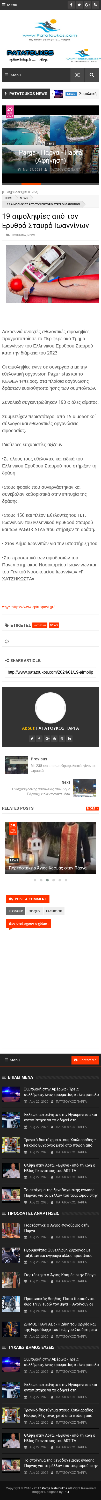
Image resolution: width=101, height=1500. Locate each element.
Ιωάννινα (19, 235)
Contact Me (88, 1060)
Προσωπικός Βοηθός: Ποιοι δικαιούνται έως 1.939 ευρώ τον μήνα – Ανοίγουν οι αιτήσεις (59, 1304)
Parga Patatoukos (54, 1488)
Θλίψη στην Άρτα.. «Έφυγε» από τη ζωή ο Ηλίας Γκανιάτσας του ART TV (59, 1168)
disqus (34, 911)
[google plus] (47, 738)
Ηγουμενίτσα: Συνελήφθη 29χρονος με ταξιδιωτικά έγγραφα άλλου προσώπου (58, 1253)
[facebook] (39, 738)
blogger (16, 911)
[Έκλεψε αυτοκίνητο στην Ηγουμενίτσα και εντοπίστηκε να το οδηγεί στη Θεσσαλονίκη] (11, 1120)
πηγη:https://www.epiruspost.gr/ (28, 607)
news (71, 94)
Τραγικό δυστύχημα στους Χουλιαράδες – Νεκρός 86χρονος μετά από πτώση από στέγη (60, 1145)
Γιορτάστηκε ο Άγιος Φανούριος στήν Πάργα (56, 1228)
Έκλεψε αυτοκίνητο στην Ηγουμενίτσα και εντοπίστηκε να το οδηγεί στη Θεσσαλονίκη (60, 1120)
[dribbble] (62, 738)
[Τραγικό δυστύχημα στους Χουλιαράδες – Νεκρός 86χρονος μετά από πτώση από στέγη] (11, 1145)
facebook (54, 911)
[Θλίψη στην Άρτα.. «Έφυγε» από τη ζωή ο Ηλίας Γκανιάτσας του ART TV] (11, 1170)
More (91, 808)
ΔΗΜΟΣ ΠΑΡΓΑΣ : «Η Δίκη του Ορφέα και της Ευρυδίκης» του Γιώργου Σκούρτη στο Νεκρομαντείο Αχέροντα (60, 1329)
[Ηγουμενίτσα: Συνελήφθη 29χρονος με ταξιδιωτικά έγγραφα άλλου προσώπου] (50, 848)
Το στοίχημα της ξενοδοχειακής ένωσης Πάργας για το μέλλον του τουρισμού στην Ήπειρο (61, 1195)
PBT (66, 1492)
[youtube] (54, 738)
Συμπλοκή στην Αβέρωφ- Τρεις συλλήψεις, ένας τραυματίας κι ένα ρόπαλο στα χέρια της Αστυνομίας (61, 1094)
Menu (12, 5)
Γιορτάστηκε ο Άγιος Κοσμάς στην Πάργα (60, 1275)
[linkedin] (69, 738)
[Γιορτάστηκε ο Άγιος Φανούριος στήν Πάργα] (11, 1230)
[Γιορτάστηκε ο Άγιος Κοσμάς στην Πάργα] (11, 1280)
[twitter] (32, 738)
